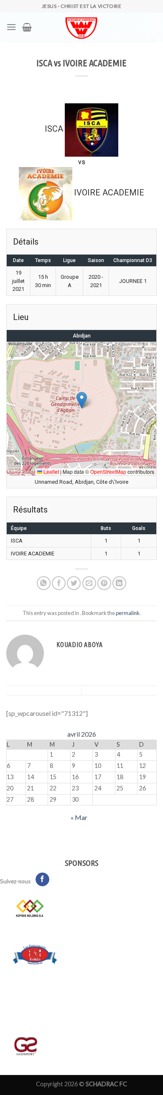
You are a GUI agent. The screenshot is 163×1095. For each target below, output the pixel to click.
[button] (81, 400)
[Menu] (11, 27)
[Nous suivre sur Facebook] (42, 879)
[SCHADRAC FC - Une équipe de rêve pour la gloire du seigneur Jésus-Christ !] (82, 27)
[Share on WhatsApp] (44, 583)
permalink (128, 613)
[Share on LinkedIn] (119, 583)
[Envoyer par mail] (89, 583)
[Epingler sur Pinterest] (104, 583)
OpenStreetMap (108, 471)
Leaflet (50, 471)
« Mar (79, 817)
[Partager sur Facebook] (59, 583)
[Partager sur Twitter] (74, 583)
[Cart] (27, 27)
